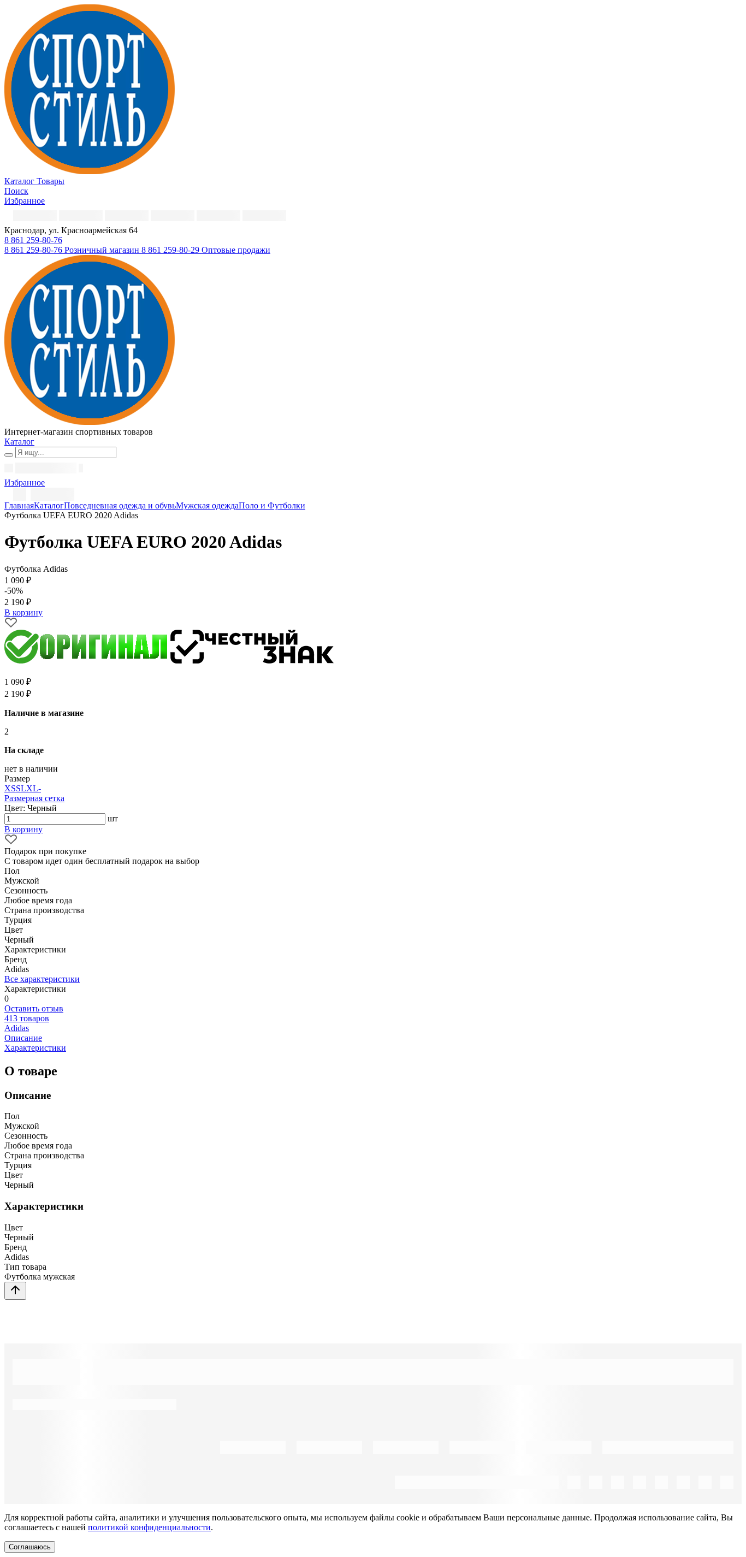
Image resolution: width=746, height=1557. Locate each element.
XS (10, 788)
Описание (23, 1038)
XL (32, 788)
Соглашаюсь (30, 1547)
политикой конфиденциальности (149, 1527)
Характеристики (35, 1047)
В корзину (23, 829)
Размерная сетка (34, 798)
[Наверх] (15, 1291)
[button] (33, 240)
